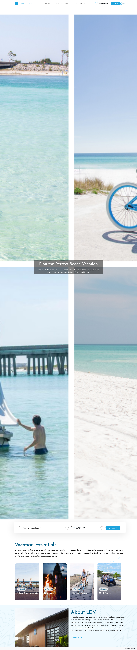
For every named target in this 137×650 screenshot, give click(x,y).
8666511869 (103, 4)
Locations (58, 3)
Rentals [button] (47, 3)
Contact (83, 3)
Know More (77, 638)
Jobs (75, 3)
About (67, 3)
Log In (116, 3)
